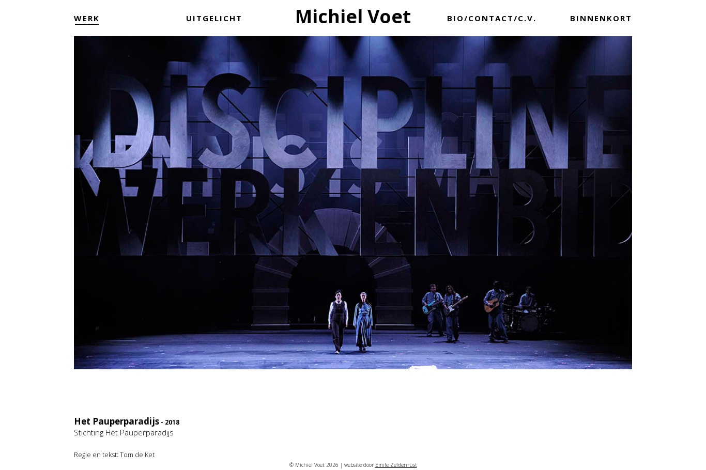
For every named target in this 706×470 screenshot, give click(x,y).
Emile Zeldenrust (396, 464)
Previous (87, 222)
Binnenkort (601, 18)
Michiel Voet (353, 16)
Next (619, 222)
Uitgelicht (214, 18)
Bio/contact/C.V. (491, 18)
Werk (87, 18)
